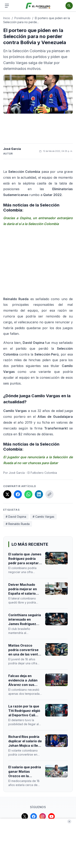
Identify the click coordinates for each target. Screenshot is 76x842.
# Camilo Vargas (43, 516)
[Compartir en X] (7, 494)
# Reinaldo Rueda (18, 524)
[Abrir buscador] (69, 5)
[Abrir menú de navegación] (7, 5)
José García (12, 148)
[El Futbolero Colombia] (38, 5)
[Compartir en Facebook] (18, 494)
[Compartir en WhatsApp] (28, 494)
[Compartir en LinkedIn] (39, 494)
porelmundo (22, 18)
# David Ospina (16, 516)
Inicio (6, 18)
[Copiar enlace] (49, 494)
